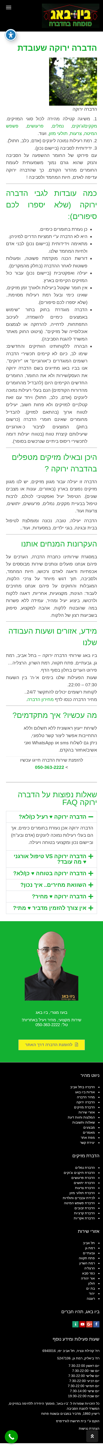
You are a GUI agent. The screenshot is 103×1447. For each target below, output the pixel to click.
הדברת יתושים (84, 1183)
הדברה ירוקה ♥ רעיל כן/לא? (52, 817)
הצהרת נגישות (89, 1428)
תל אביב (89, 1243)
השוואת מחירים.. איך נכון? (53, 885)
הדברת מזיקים (84, 1107)
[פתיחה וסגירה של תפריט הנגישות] (11, 35)
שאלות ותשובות (83, 1122)
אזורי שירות (87, 1112)
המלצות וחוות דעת (81, 1117)
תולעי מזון (58, 133)
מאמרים (89, 1132)
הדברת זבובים (84, 1208)
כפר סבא (88, 1273)
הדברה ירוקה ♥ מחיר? (59, 896)
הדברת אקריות (84, 1218)
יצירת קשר (87, 1143)
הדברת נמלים (85, 1168)
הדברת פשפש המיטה (79, 1203)
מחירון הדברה (40, 699)
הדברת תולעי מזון (82, 1193)
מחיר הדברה (86, 1097)
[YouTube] (82, 1324)
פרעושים (35, 126)
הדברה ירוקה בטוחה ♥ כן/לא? (49, 873)
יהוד (92, 1293)
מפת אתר (88, 1137)
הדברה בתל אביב (82, 1087)
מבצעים (89, 1127)
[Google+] (89, 1324)
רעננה (91, 1298)
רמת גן (90, 1248)
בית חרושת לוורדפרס (71, 1421)
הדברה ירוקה (85, 1102)
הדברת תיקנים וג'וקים (79, 1173)
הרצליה (89, 1268)
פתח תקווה (87, 1258)
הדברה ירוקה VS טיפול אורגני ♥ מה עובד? (50, 859)
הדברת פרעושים (83, 1178)
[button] (51, 817)
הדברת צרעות (85, 1188)
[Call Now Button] (11, 1436)
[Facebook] (96, 1324)
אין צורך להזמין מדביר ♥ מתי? (49, 908)
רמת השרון (87, 1263)
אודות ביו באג (85, 1092)
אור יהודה (88, 1278)
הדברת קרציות (84, 1213)
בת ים (90, 1288)
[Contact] (75, 1324)
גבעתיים (89, 1253)
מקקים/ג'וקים (84, 126)
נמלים (58, 126)
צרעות (76, 133)
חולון (91, 1283)
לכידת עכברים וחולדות (79, 1198)
